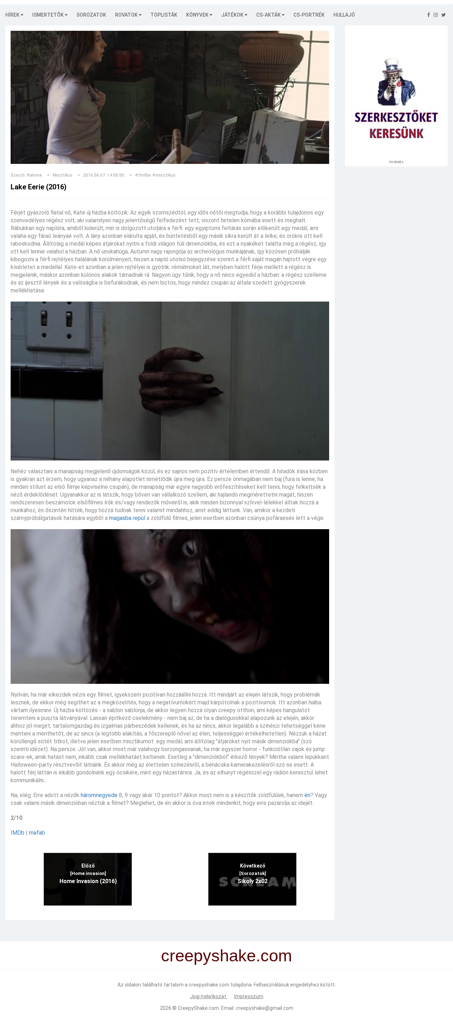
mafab (37, 832)
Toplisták (163, 15)
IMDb (17, 832)
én (307, 795)
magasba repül (127, 518)
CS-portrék (309, 15)
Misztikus (63, 175)
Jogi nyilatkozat (208, 996)
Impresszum (248, 996)
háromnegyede (99, 795)
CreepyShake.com (198, 1008)
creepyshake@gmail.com (264, 1008)
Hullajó (344, 15)
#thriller (143, 175)
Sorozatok (91, 15)
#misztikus (164, 175)
